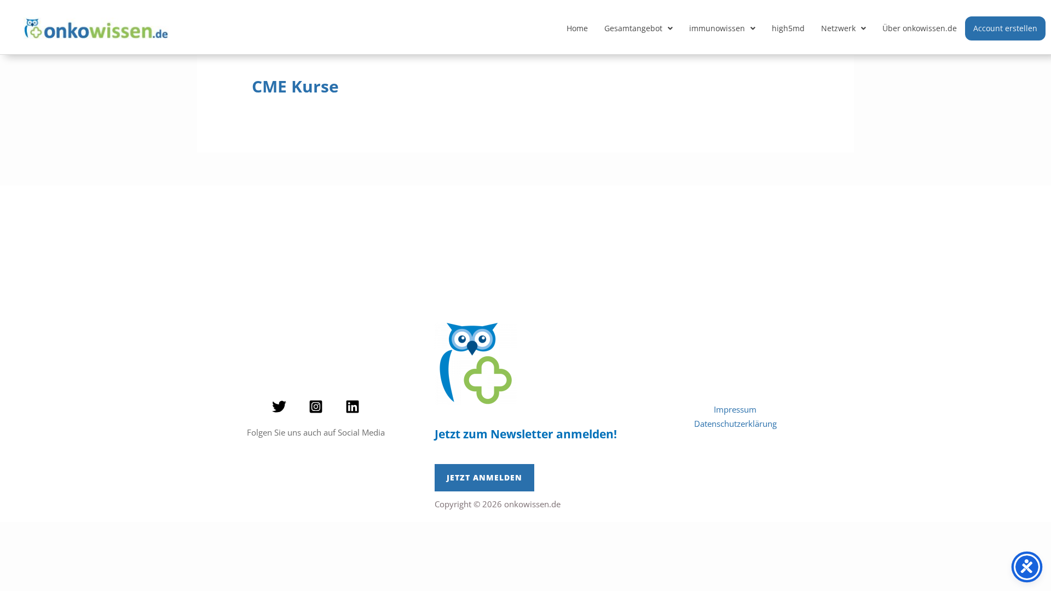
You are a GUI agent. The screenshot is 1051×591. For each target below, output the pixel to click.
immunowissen (717, 28)
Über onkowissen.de (919, 28)
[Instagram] (316, 406)
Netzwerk (838, 28)
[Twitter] (279, 406)
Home (577, 28)
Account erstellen (1005, 28)
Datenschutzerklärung (735, 423)
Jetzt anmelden (484, 477)
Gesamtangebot (633, 28)
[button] (638, 28)
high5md (788, 28)
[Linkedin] (352, 406)
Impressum (735, 409)
